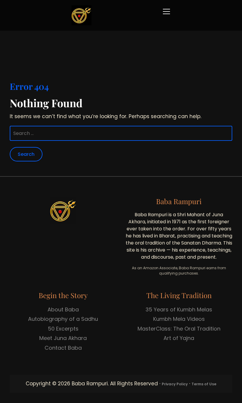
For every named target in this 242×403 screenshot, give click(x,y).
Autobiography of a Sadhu (63, 319)
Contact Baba (63, 347)
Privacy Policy (175, 384)
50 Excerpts (63, 328)
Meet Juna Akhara (63, 338)
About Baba (63, 309)
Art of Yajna (178, 338)
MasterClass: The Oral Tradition (179, 328)
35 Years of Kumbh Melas (178, 309)
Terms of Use (204, 384)
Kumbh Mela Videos (179, 319)
